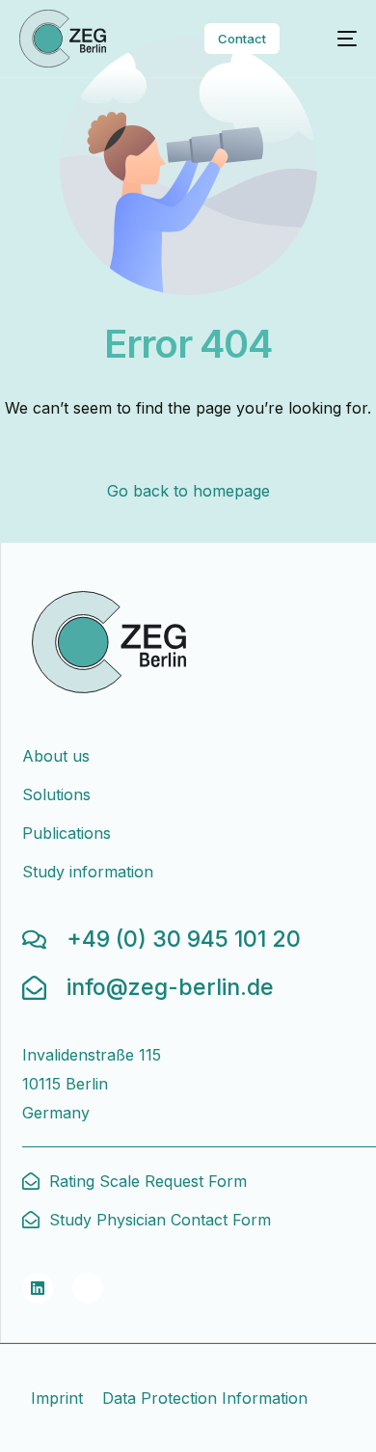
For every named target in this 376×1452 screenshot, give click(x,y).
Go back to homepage (188, 490)
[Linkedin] (37, 1288)
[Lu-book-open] (87, 1288)
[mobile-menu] (335, 38)
